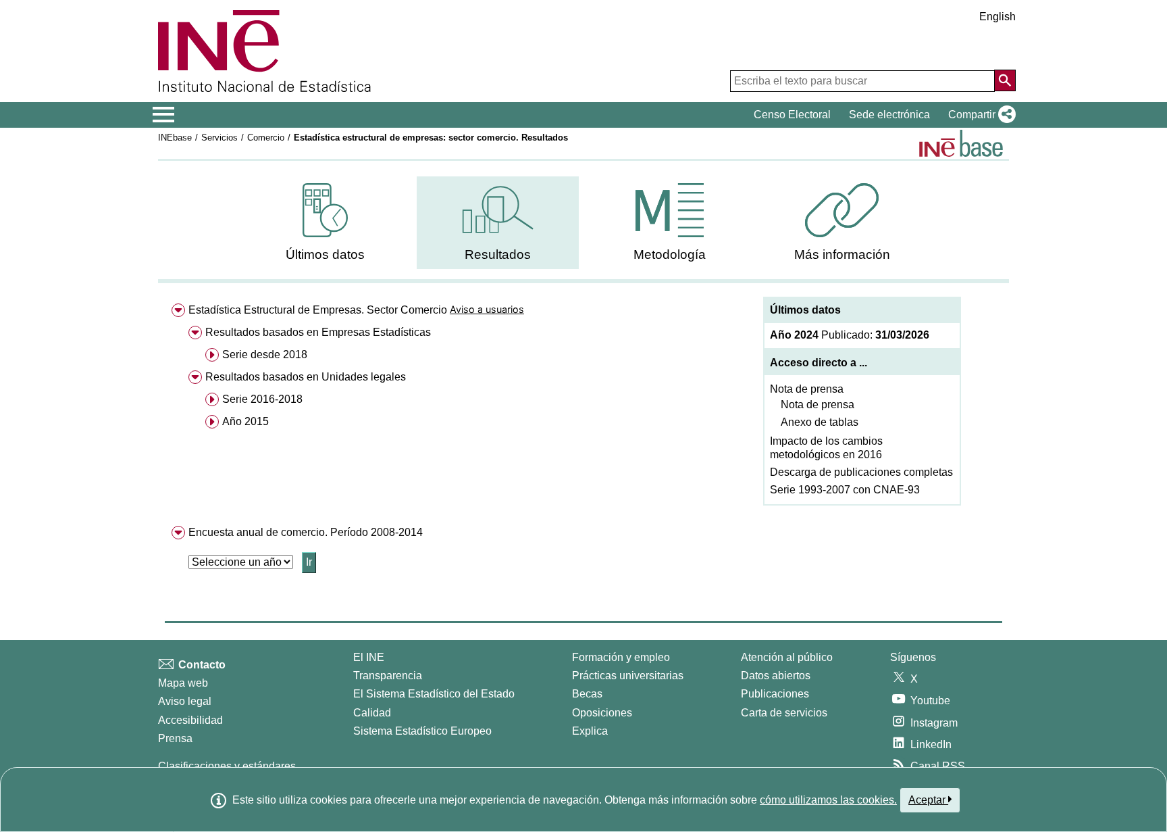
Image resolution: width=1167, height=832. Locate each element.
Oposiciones (602, 712)
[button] (979, 115)
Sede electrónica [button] (889, 114)
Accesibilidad (190, 720)
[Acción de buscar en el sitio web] (1005, 80)
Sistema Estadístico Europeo (422, 731)
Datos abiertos (775, 675)
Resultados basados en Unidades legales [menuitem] (305, 377)
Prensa (175, 738)
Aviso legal (184, 701)
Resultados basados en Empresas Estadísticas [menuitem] (318, 332)
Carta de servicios (784, 712)
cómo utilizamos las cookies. (828, 800)
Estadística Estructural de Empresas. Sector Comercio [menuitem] (317, 310)
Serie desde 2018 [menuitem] (264, 354)
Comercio (265, 137)
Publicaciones (775, 694)
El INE (368, 657)
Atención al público (787, 657)
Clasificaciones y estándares (227, 766)
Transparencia (387, 675)
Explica (590, 731)
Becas (587, 694)
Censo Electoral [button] (792, 114)
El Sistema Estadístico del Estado (434, 694)
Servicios (219, 137)
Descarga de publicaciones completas (861, 472)
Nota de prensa (807, 389)
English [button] (997, 16)
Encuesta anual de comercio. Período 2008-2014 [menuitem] (305, 532)
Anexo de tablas (819, 422)
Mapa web (183, 683)
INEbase (175, 137)
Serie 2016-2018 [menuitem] (262, 399)
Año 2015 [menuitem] (245, 421)
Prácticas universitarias (627, 675)
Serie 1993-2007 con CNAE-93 (845, 489)
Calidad (372, 712)
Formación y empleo (621, 657)
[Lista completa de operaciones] (961, 143)
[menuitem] (325, 222)
